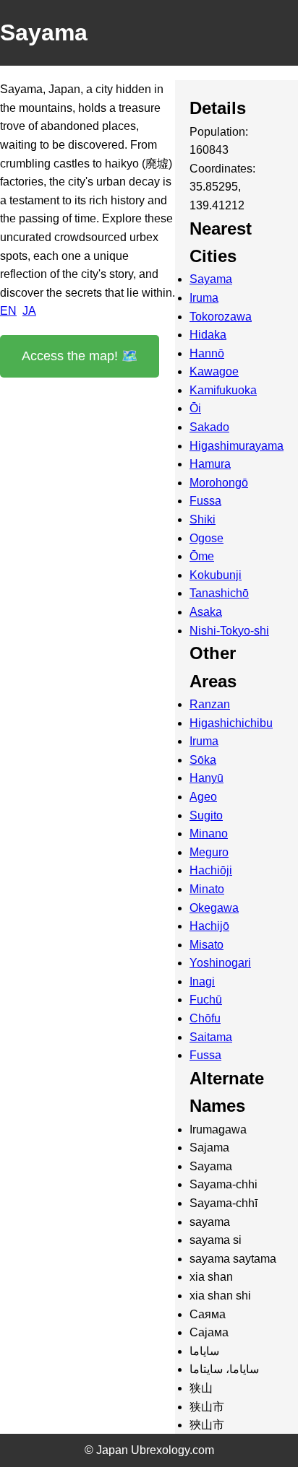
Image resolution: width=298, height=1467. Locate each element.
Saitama (211, 1037)
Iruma (204, 298)
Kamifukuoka (223, 390)
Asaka (206, 612)
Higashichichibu (231, 723)
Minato (207, 889)
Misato (207, 945)
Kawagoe (214, 371)
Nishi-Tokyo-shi (229, 630)
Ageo (203, 797)
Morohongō (219, 482)
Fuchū (206, 999)
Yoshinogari (220, 963)
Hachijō (209, 926)
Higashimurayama (237, 446)
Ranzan (210, 704)
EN (8, 311)
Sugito (206, 815)
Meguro (209, 852)
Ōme (202, 556)
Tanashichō (219, 593)
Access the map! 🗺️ (79, 356)
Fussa (205, 501)
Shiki (203, 519)
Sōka (203, 760)
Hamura (210, 464)
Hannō (207, 353)
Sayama (211, 279)
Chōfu (205, 1018)
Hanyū (207, 778)
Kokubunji (216, 575)
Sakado (209, 427)
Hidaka (208, 334)
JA (29, 311)
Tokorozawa (221, 316)
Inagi (202, 981)
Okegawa (214, 908)
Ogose (207, 538)
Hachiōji (211, 870)
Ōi (195, 408)
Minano (209, 833)
